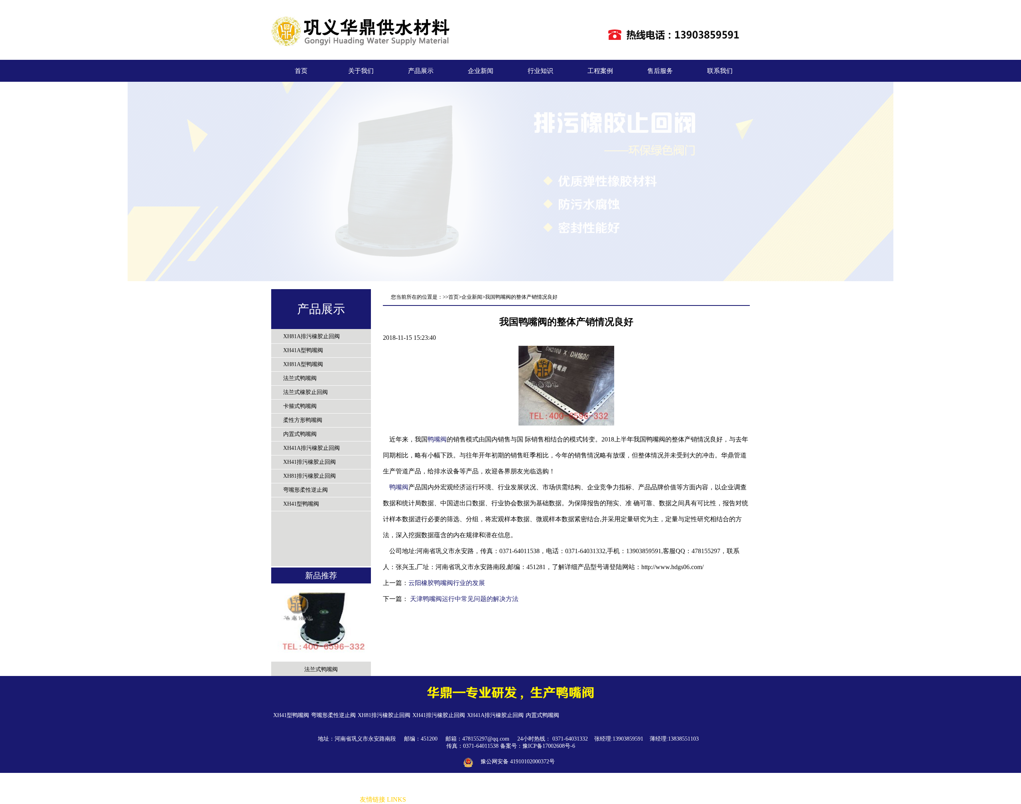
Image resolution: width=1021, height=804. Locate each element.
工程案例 (600, 70)
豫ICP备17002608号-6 (548, 746)
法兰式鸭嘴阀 (300, 378)
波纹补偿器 (590, 800)
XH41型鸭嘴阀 (301, 504)
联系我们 (720, 70)
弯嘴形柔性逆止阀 (305, 490)
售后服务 (660, 70)
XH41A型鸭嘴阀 (303, 350)
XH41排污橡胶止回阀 (309, 462)
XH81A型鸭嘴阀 (303, 364)
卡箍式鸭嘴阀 (300, 406)
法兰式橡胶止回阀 (305, 392)
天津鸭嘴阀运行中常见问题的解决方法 (463, 598)
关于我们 (361, 70)
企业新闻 (480, 70)
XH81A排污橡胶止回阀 (311, 336)
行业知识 (540, 70)
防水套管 (479, 800)
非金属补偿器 (425, 800)
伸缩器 (566, 800)
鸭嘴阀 (437, 439)
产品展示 (421, 70)
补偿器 (523, 800)
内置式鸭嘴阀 (300, 434)
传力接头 (545, 800)
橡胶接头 (455, 800)
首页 (301, 70)
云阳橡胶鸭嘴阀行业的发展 (446, 582)
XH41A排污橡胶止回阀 (311, 448)
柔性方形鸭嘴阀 (302, 420)
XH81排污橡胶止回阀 (309, 476)
